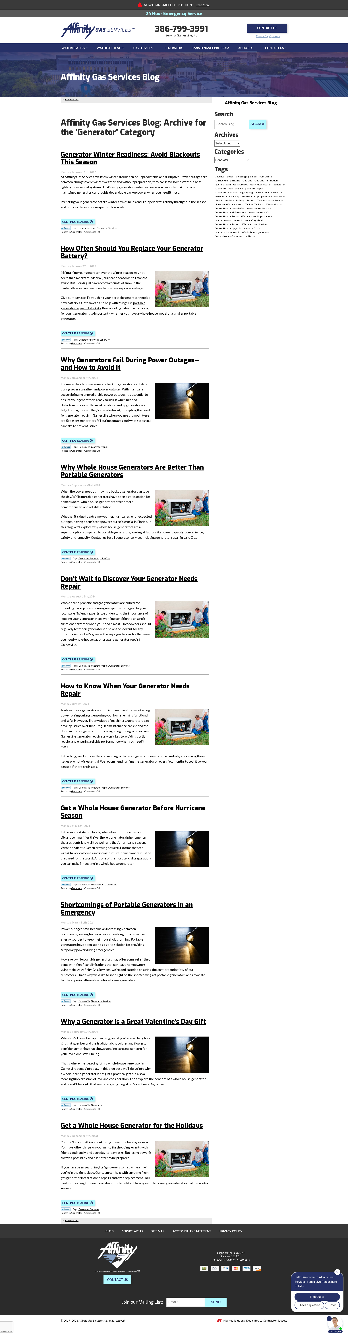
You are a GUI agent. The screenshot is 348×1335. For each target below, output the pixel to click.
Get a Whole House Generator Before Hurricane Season (133, 812)
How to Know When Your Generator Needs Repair (125, 690)
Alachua (220, 176)
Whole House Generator (104, 884)
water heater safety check (249, 220)
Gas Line (247, 180)
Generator (76, 231)
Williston (251, 236)
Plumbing (234, 196)
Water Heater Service (228, 224)
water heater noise (259, 212)
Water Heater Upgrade (228, 228)
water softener (252, 228)
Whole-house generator (255, 232)
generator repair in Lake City (176, 537)
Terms (10, 1331)
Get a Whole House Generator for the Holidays (132, 1125)
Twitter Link (66, 228)
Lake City (105, 339)
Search (257, 124)
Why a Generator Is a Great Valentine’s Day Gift (133, 1021)
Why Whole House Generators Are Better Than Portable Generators (132, 471)
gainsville (235, 180)
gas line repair (223, 184)
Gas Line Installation (266, 180)
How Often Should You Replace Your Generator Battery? (132, 252)
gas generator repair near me (125, 1167)
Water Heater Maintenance (231, 212)
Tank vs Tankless (254, 204)
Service (251, 200)
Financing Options (268, 36)
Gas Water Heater (260, 184)
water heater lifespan (259, 208)
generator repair (87, 228)
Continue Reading (75, 221)
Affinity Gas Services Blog (251, 103)
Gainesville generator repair (80, 736)
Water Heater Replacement (256, 216)
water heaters (224, 220)
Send (216, 1302)
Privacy (3, 1331)
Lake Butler (262, 192)
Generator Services (107, 228)
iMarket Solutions (234, 1320)
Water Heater (274, 204)
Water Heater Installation (230, 208)
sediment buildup (235, 200)
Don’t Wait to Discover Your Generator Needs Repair (129, 582)
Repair (219, 200)
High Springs (247, 192)
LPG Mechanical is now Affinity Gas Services (117, 1271)
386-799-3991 (181, 29)
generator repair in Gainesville (87, 415)
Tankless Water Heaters (229, 204)
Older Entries (71, 99)
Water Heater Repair (227, 216)
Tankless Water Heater (270, 200)
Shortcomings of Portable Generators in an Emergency (127, 908)
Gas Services (240, 184)
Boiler (230, 176)
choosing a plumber (246, 176)
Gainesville (84, 446)
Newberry (221, 196)
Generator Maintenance (229, 188)
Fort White (266, 176)
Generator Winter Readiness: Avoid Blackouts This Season (130, 158)
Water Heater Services (255, 224)
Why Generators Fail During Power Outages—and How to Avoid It (130, 364)
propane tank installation (271, 196)
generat (132, 1063)
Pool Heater (248, 196)
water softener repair (228, 232)
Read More (203, 5)
